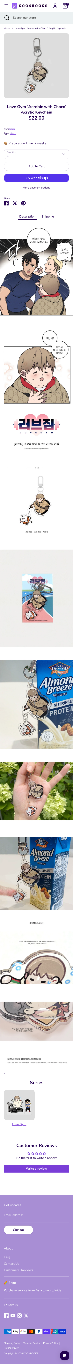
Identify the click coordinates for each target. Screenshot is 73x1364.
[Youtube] (13, 1315)
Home (7, 28)
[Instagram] (19, 1315)
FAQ (7, 1257)
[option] (36, 65)
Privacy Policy (50, 1343)
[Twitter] (26, 1315)
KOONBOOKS (30, 1353)
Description (27, 216)
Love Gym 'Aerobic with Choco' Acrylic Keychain (40, 28)
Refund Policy (11, 1347)
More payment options (36, 187)
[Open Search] (6, 18)
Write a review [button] (36, 1169)
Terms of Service (31, 1343)
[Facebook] (6, 1315)
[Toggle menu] (5, 6)
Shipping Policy (12, 1343)
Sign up (18, 1230)
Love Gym (19, 1124)
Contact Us (11, 1264)
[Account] (55, 4)
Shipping (48, 216)
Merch (13, 133)
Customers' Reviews (18, 1270)
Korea (12, 128)
